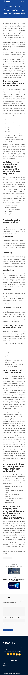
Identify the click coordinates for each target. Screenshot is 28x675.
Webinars (5, 665)
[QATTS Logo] (9, 643)
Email (11, 617)
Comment (5, 606)
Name (4, 617)
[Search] (21, 1)
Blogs (20, 7)
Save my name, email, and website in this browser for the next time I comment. (14, 625)
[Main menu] (23, 1)
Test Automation (7, 557)
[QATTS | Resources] (7, 1)
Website (19, 617)
